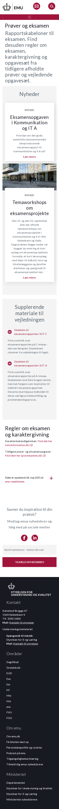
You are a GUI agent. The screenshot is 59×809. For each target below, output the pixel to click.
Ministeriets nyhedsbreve (21, 799)
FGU (9, 717)
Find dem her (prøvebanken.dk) (23, 455)
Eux (8, 678)
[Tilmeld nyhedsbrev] (36, 7)
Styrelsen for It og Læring (21, 793)
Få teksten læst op (17, 741)
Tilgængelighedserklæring (22, 758)
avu (8, 706)
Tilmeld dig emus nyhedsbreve (24, 764)
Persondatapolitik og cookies (24, 747)
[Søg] (52, 7)
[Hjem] (12, 6)
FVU (9, 712)
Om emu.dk (13, 736)
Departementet (15, 782)
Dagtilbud (12, 662)
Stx (8, 684)
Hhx (8, 695)
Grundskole (13, 667)
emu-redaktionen (14, 481)
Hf (8, 689)
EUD (9, 673)
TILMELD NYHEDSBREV (29, 562)
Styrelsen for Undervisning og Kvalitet (29, 788)
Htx (8, 701)
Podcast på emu (16, 753)
